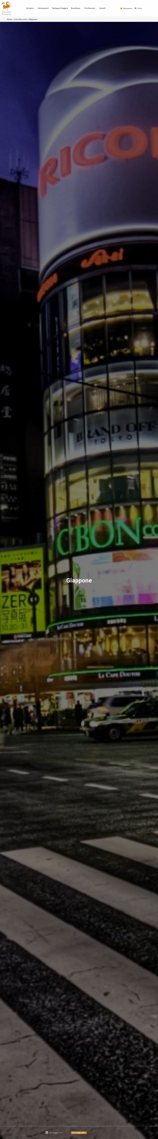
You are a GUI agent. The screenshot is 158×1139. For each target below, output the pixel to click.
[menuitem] (30, 8)
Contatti (102, 8)
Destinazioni (43, 8)
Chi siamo (30, 8)
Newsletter (127, 8)
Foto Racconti (89, 8)
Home (9, 19)
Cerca (139, 8)
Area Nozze (75, 8)
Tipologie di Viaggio (59, 8)
